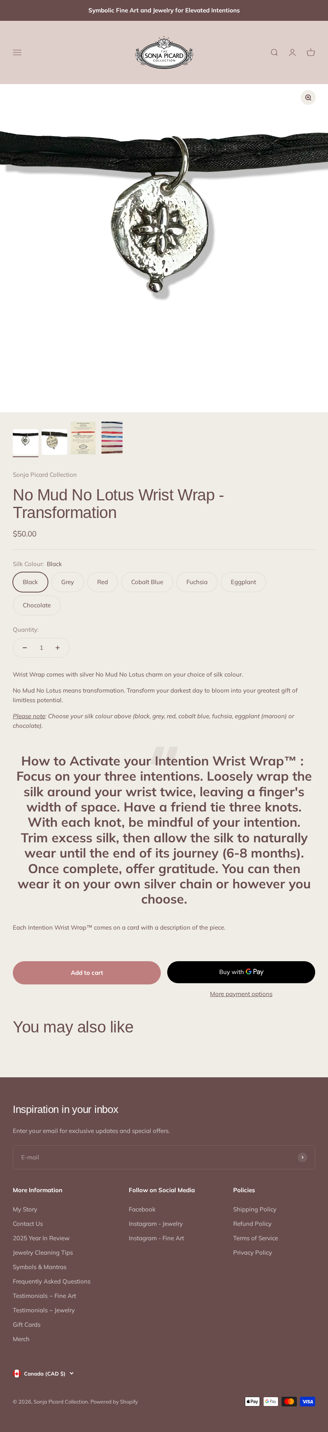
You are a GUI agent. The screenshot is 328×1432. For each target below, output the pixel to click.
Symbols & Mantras (39, 1267)
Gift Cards (26, 1324)
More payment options (241, 994)
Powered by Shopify (114, 1401)
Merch (21, 1339)
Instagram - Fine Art (156, 1238)
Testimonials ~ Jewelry (44, 1310)
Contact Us (28, 1223)
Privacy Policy (252, 1252)
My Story (25, 1209)
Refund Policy (252, 1223)
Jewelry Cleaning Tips (43, 1252)
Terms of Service (255, 1238)
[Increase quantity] (57, 647)
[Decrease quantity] (24, 647)
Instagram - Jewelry (156, 1223)
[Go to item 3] (83, 439)
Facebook (142, 1209)
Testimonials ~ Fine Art (44, 1295)
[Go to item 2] (54, 443)
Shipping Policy (254, 1209)
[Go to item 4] (112, 438)
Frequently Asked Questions (51, 1281)
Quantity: (25, 629)
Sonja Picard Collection (45, 474)
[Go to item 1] (25, 443)
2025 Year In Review (41, 1238)
